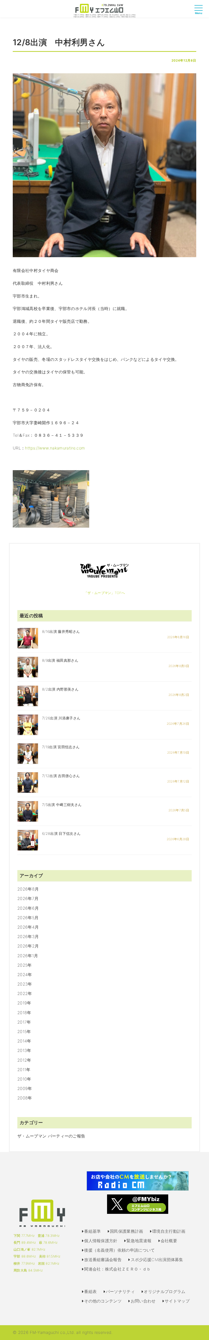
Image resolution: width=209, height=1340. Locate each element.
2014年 (24, 1040)
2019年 (24, 1002)
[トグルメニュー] (199, 12)
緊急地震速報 (138, 1240)
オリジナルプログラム (164, 1291)
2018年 (24, 1012)
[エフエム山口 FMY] (104, 10)
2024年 (24, 974)
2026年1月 (27, 955)
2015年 (24, 1031)
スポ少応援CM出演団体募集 (157, 1259)
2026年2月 (28, 945)
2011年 (24, 1069)
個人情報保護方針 (100, 1240)
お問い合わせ (143, 1300)
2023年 (24, 984)
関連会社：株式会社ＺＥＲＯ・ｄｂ (117, 1269)
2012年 (24, 1060)
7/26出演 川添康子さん (61, 718)
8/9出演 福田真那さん (60, 660)
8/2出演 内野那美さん (60, 689)
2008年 (24, 1097)
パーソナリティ (120, 1291)
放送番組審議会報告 (103, 1259)
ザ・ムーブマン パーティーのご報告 (51, 1136)
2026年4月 (28, 927)
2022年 (24, 993)
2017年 (24, 1022)
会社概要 (169, 1240)
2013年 (24, 1050)
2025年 (24, 965)
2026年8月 (28, 889)
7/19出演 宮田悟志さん (61, 747)
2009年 (24, 1088)
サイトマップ (177, 1300)
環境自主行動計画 (169, 1231)
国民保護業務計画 (126, 1231)
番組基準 (92, 1231)
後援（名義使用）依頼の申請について (119, 1250)
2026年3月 (28, 936)
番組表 (90, 1291)
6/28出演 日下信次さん (61, 833)
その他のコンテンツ (103, 1300)
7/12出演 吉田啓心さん (61, 776)
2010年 (24, 1079)
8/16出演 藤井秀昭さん (61, 631)
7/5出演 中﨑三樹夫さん (62, 804)
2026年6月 (28, 908)
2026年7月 (27, 898)
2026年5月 (27, 917)
